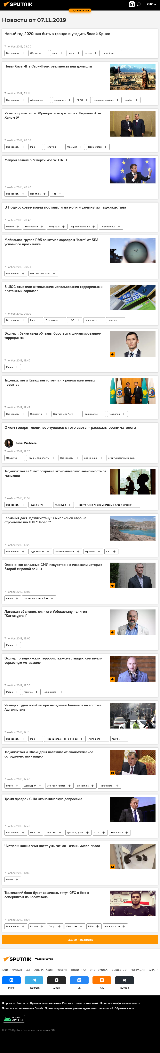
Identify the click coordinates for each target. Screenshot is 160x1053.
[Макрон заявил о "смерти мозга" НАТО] (133, 170)
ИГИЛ (79, 99)
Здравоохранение (80, 226)
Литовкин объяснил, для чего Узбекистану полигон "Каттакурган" (45, 613)
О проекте (8, 1003)
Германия (90, 551)
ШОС (71, 320)
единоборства (112, 926)
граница (28, 691)
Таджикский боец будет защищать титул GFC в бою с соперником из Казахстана (46, 895)
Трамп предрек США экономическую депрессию (43, 799)
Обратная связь (124, 1008)
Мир (32, 146)
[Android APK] (14, 1019)
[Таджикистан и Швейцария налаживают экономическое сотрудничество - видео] (133, 762)
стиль (88, 53)
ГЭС (108, 551)
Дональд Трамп (75, 832)
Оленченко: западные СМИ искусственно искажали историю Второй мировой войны (53, 567)
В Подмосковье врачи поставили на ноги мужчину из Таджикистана (65, 207)
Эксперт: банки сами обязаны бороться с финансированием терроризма (52, 335)
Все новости (12, 53)
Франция (72, 146)
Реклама (67, 1003)
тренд (71, 53)
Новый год (108, 53)
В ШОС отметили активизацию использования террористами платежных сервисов (53, 289)
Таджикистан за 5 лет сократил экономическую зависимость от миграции (55, 473)
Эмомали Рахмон (56, 785)
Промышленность (64, 551)
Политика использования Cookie (22, 1008)
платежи (112, 320)
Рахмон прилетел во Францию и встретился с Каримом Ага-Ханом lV (52, 115)
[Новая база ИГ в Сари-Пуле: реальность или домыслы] (133, 77)
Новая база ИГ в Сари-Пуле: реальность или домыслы (48, 66)
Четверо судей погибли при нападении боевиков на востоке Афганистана (52, 707)
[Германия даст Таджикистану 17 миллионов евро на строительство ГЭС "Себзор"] (133, 528)
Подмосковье (108, 226)
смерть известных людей (121, 457)
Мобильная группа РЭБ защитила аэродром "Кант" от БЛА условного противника (51, 242)
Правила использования (45, 1003)
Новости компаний (86, 1003)
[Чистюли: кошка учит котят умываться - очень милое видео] (133, 856)
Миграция (54, 226)
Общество (35, 53)
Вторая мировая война (36, 598)
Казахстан (114, 413)
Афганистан (36, 99)
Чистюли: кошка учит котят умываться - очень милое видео (52, 846)
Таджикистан (95, 146)
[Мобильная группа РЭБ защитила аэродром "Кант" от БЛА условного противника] (133, 250)
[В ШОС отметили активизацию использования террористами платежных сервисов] (133, 297)
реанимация (90, 457)
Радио (9, 367)
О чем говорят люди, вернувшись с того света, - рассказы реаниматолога (70, 427)
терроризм (60, 99)
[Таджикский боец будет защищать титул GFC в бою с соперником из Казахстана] (133, 903)
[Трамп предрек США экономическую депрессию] (133, 809)
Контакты (22, 1003)
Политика (51, 146)
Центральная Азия (104, 99)
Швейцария (30, 785)
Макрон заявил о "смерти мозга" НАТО (35, 160)
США (97, 832)
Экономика (52, 320)
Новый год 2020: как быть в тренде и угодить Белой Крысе (57, 33)
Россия (10, 226)
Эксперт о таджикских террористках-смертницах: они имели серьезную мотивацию (53, 660)
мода (54, 53)
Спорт (52, 926)
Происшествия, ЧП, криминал (62, 738)
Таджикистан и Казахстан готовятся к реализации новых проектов (49, 382)
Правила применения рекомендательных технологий (79, 1008)
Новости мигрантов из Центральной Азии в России (104, 504)
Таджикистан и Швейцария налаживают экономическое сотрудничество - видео (48, 754)
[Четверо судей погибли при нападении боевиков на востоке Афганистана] (133, 716)
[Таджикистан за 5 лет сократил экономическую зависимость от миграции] (133, 481)
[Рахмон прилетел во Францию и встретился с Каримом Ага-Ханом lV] (133, 124)
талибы (128, 99)
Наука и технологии (38, 457)
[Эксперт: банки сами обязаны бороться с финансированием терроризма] (133, 344)
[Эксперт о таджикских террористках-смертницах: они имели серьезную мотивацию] (133, 669)
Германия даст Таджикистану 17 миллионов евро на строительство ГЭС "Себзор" (45, 520)
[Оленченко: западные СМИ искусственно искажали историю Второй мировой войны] (133, 575)
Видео (9, 785)
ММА (91, 926)
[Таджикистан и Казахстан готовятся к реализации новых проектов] (133, 391)
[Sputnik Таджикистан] (19, 7)
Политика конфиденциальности (120, 1003)
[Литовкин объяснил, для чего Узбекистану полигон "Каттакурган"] (133, 622)
